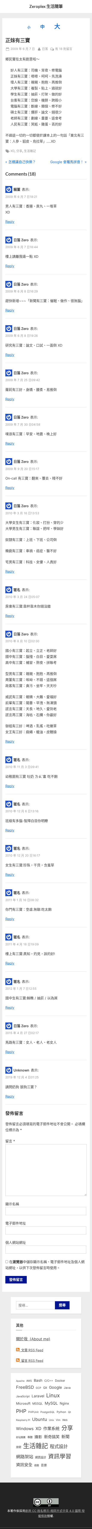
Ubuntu (39, 1419)
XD (12, 151)
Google (55, 1387)
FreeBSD (25, 1387)
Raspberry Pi (23, 1420)
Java (67, 1387)
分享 (19, 151)
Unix (51, 1420)
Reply (9, 221)
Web (64, 1420)
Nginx (64, 1403)
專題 (30, 1437)
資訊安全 (24, 1464)
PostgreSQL (47, 1412)
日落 (45, 49)
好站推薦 (20, 1437)
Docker (60, 1380)
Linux (53, 1395)
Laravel (38, 1396)
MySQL (51, 1403)
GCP (38, 1387)
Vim (58, 1420)
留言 (10, 1141)
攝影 (38, 1437)
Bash (38, 1380)
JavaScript (23, 1396)
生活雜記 (30, 151)
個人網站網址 (15, 1242)
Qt (69, 1412)
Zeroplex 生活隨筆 (46, 6)
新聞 (65, 1436)
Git (45, 1387)
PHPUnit (33, 1412)
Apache (20, 1380)
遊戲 (36, 1465)
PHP (21, 1411)
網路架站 (24, 1456)
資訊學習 (59, 1456)
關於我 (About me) (33, 1339)
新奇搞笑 (51, 1436)
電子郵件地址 (15, 1223)
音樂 (44, 1465)
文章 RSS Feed (31, 1350)
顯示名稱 (12, 1204)
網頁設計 (40, 1457)
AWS (29, 1380)
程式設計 (59, 1446)
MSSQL (37, 1403)
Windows (25, 1428)
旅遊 (18, 1447)
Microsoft (23, 1403)
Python (61, 1412)
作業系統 (51, 1428)
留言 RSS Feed (31, 1361)
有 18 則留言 (63, 49)
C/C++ (48, 1380)
